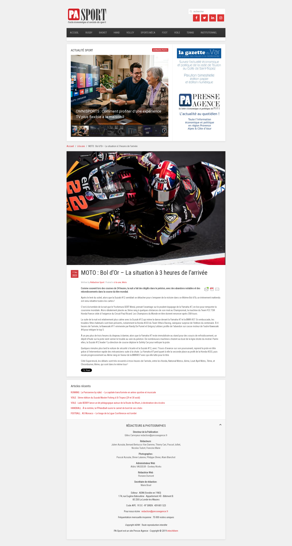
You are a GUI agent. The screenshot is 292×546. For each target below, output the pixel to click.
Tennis (190, 32)
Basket (103, 32)
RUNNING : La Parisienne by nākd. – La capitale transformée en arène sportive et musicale (113, 392)
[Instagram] (220, 17)
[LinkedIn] (212, 17)
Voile (177, 32)
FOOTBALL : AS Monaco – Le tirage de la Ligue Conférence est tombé (104, 413)
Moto (124, 282)
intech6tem (172, 530)
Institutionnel (209, 32)
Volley (130, 32)
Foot (164, 32)
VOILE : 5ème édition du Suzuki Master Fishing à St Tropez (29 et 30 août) (105, 397)
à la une (81, 146)
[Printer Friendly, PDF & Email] (212, 289)
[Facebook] (196, 17)
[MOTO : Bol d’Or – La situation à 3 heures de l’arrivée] (146, 208)
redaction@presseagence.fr (154, 511)
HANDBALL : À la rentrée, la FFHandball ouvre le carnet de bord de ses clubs (106, 408)
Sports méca (148, 32)
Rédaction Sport (97, 282)
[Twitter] (204, 17)
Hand (117, 32)
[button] (119, 90)
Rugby (89, 32)
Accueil (74, 32)
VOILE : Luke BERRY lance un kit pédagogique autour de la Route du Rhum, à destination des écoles (118, 403)
